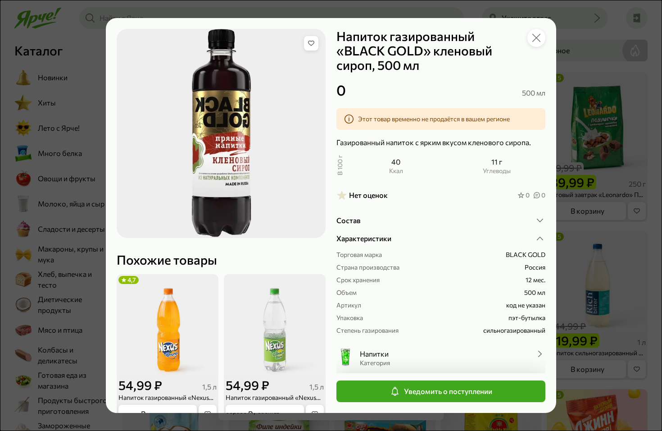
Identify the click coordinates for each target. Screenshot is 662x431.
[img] (311, 43)
